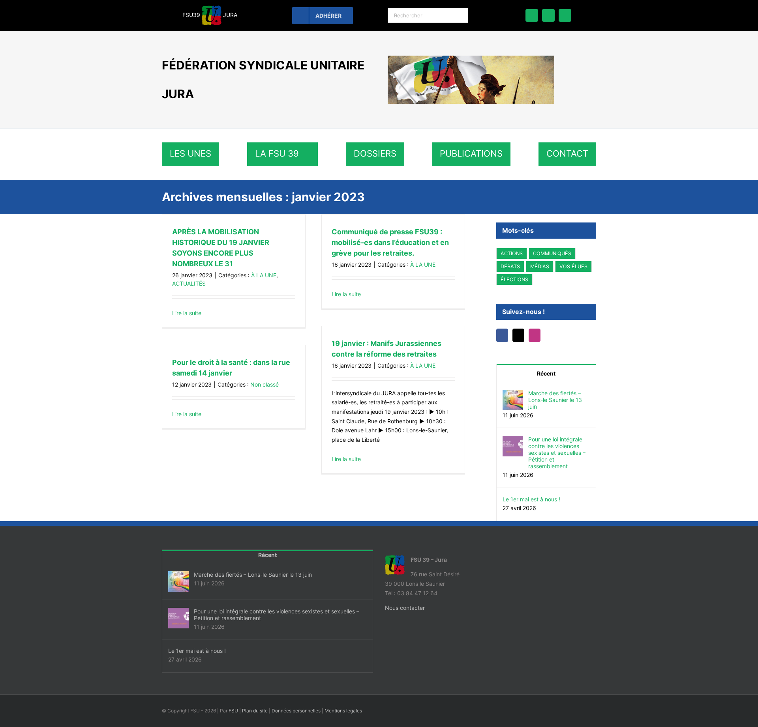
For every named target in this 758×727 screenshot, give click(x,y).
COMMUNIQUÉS (552, 253)
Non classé (264, 384)
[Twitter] (518, 335)
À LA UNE (263, 275)
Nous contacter (405, 607)
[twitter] (548, 15)
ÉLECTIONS (514, 279)
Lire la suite (186, 313)
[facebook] (531, 15)
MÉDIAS (539, 266)
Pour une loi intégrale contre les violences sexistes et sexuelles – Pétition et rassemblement (556, 452)
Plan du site (255, 711)
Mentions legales (343, 711)
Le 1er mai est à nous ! (531, 499)
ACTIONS (512, 253)
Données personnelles (296, 711)
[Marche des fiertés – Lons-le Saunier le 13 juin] (513, 394)
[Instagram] (534, 335)
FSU (233, 711)
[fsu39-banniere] (471, 58)
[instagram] (565, 15)
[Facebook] (502, 335)
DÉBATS (510, 266)
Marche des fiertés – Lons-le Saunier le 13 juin (555, 400)
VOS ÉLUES (573, 266)
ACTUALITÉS (189, 283)
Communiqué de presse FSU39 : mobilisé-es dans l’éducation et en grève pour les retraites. (390, 242)
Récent (546, 373)
